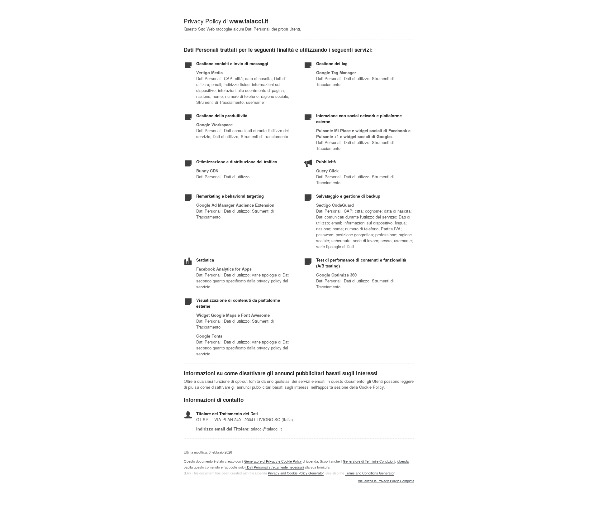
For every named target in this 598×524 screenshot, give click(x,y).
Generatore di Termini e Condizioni (369, 461)
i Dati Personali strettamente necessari (274, 466)
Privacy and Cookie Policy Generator (296, 472)
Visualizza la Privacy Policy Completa (386, 481)
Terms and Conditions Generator (369, 472)
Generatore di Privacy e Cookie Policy (273, 461)
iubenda (403, 461)
